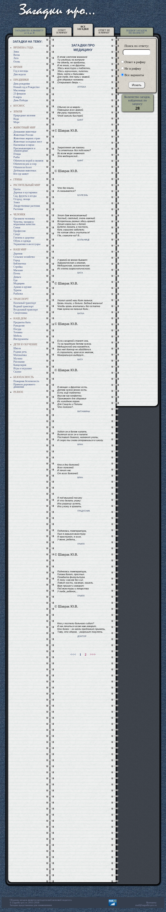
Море (16, 122)
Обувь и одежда (22, 240)
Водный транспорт (23, 306)
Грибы (17, 179)
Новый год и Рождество (26, 87)
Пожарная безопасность (26, 381)
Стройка (17, 266)
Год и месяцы (20, 70)
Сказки (17, 371)
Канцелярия (19, 364)
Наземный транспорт (24, 302)
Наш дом (20, 318)
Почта (16, 273)
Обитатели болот (22, 167)
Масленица (19, 90)
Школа (17, 348)
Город (16, 260)
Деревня (17, 253)
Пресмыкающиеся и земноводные (24, 149)
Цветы (17, 189)
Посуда (17, 329)
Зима (16, 51)
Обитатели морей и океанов (28, 160)
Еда (15, 280)
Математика (20, 355)
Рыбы (16, 157)
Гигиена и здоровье (23, 237)
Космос (19, 105)
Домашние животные (24, 131)
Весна (16, 54)
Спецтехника (20, 312)
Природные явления (24, 115)
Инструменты (20, 339)
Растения (18, 209)
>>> (93, 654)
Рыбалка (18, 293)
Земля (17, 111)
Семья (16, 227)
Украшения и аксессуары (26, 244)
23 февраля (19, 93)
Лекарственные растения (26, 205)
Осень (16, 61)
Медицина (18, 283)
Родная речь (20, 351)
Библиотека (19, 263)
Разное (18, 392)
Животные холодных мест (27, 141)
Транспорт (21, 299)
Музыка (17, 358)
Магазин (18, 270)
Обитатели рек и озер (25, 163)
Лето (16, 58)
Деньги (17, 276)
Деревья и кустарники (25, 192)
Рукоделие (19, 325)
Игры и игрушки (22, 368)
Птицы (17, 153)
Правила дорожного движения (24, 385)
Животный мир (24, 127)
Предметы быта (21, 322)
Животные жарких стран (26, 138)
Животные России (23, 134)
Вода (16, 118)
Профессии (19, 230)
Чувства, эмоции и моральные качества (24, 223)
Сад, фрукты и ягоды (25, 195)
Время (17, 67)
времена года (23, 47)
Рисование (19, 361)
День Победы (20, 100)
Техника (17, 332)
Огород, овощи (21, 199)
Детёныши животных (24, 170)
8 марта (17, 97)
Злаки (16, 202)
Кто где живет (21, 173)
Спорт (16, 234)
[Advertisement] (82, 687)
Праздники (21, 79)
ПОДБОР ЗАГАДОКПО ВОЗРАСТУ (136, 31)
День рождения (21, 83)
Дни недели (19, 74)
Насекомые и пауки (23, 144)
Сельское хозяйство (24, 256)
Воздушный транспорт (25, 309)
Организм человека (24, 218)
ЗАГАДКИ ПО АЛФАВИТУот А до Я (29, 31)
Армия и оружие (22, 286)
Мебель (17, 335)
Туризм (17, 290)
